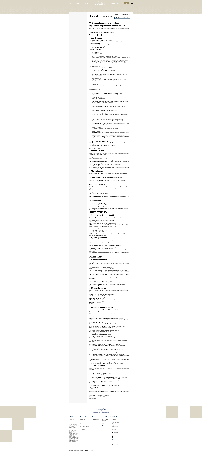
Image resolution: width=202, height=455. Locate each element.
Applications (71, 3)
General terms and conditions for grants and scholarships (74, 425)
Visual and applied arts (84, 426)
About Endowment (115, 422)
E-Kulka (125, 3)
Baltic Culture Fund (94, 420)
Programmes (83, 3)
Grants (102, 423)
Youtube (115, 437)
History (113, 427)
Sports (81, 423)
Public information (119, 3)
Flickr (115, 436)
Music (81, 422)
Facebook (116, 432)
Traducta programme (95, 419)
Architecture (82, 419)
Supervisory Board (115, 423)
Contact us (114, 419)
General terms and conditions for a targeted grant (74, 421)
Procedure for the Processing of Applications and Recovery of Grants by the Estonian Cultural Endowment (73, 433)
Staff (113, 420)
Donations (114, 429)
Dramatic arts (82, 427)
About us (113, 3)
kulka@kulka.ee (117, 444)
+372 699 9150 (117, 442)
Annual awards (115, 426)
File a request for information (104, 420)
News (88, 3)
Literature (82, 425)
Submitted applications (105, 421)
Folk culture (82, 429)
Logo (113, 425)
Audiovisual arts (83, 420)
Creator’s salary (72, 427)
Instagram (116, 434)
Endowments (77, 3)
